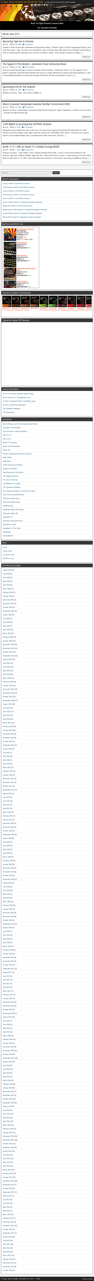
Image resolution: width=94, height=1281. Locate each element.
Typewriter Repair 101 (10, 513)
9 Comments (28, 127)
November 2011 (8, 1226)
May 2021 (6, 805)
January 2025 (7, 641)
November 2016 (8, 1006)
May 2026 (6, 581)
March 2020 (7, 857)
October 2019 (7, 875)
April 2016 (6, 1032)
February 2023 (8, 726)
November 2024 (8, 648)
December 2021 (8, 779)
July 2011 (6, 1240)
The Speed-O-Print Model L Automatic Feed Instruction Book (34, 64)
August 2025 (7, 615)
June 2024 (6, 667)
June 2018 (6, 935)
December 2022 (8, 734)
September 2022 (8, 745)
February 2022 (8, 771)
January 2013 (7, 1177)
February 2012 (8, 1218)
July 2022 (6, 753)
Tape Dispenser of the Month (13, 472)
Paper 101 (6, 450)
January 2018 (7, 954)
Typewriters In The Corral (12, 528)
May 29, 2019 (16, 44)
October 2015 (7, 1054)
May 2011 (6, 1248)
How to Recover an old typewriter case (16, 397)
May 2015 (6, 1073)
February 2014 (8, 1129)
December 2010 (8, 1263)
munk (6, 44)
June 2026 (6, 577)
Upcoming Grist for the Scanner (19, 86)
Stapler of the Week (10, 469)
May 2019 (6, 894)
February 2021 (8, 816)
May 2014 (6, 1118)
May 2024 (6, 671)
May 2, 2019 (16, 127)
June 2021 (6, 801)
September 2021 (8, 790)
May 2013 (6, 1162)
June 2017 (6, 980)
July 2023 (6, 708)
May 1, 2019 (16, 150)
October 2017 (7, 965)
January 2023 (7, 730)
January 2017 (7, 998)
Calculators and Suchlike (11, 428)
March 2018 (7, 946)
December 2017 (8, 957)
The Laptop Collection (10, 476)
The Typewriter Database (11, 408)
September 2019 (8, 879)
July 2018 (6, 931)
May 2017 (6, 983)
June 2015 (6, 1069)
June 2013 (6, 1158)
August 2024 (7, 659)
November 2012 (8, 1185)
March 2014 (7, 1125)
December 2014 (8, 1091)
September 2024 (8, 656)
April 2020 (6, 853)
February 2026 (8, 592)
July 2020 (6, 842)
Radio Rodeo (7, 457)
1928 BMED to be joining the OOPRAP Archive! (27, 124)
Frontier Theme (87, 1279)
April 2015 (6, 1077)
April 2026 (6, 585)
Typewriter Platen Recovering (13, 509)
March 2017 (7, 991)
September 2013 (8, 1147)
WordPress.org (8, 558)
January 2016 (7, 1043)
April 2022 (6, 764)
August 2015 (7, 1062)
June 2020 (6, 846)
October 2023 (7, 697)
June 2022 (6, 756)
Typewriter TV (8, 517)
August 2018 (7, 928)
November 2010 (8, 1267)
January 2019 (7, 909)
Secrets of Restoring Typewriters (14, 405)
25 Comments (29, 150)
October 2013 (7, 1144)
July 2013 (6, 1155)
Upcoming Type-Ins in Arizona (18, 41)
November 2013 (8, 1140)
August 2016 (7, 1017)
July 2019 (6, 887)
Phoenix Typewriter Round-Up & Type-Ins (17, 454)
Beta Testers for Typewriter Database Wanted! (25, 202)
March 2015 (7, 1080)
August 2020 (7, 838)
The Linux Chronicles (10, 480)
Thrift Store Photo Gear (11, 498)
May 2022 (6, 760)
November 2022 (8, 738)
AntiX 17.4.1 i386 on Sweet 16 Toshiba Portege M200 (31, 146)
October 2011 (7, 1229)
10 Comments (29, 67)
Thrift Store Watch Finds (11, 502)
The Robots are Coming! (11, 483)
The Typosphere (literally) (47, 28)
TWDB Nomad (8, 506)
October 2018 (7, 920)
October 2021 (7, 786)
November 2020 (8, 827)
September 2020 (8, 834)
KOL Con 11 (7, 435)
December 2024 (8, 644)
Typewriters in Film (9, 524)
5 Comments (29, 90)
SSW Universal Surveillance (13, 465)
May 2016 (6, 1028)
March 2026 (7, 589)
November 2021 (8, 782)
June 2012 (6, 1203)
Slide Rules (7, 461)
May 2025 (6, 626)
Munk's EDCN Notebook (11, 446)
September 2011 (8, 1233)
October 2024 (7, 652)
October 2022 (7, 741)
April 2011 (6, 1252)
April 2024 (6, 674)
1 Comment (28, 44)
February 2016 (8, 1039)
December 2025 (8, 600)
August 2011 (7, 1237)
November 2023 (8, 693)
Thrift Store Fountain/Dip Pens (13, 495)
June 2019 (6, 890)
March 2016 (7, 1036)
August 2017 (7, 972)
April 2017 (6, 987)
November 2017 (8, 961)
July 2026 (6, 574)
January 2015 (7, 1088)
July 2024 (6, 663)
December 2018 (8, 913)
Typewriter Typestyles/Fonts (13, 521)
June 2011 (6, 1244)
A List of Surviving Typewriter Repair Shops (18, 394)
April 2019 (6, 898)
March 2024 (7, 678)
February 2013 (8, 1173)
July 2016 (6, 1021)
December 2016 (8, 1002)
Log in (5, 547)
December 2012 (8, 1181)
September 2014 (8, 1103)
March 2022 (7, 767)
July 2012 (6, 1200)
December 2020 (8, 823)
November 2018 (8, 916)
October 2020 (7, 831)
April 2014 (6, 1121)
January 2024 (7, 685)
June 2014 (6, 1114)
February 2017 (8, 995)
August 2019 (7, 883)
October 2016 (7, 1009)
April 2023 (6, 719)
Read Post (86, 57)
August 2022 (7, 749)
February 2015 (8, 1084)
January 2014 (7, 1132)
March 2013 (7, 1170)
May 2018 (6, 939)
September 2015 (8, 1058)
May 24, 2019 (16, 67)
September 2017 (8, 969)
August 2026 (7, 570)
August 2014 (7, 1106)
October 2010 (7, 1270)
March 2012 (7, 1214)
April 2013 (6, 1166)
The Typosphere (8, 412)
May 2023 (6, 715)
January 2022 (7, 775)
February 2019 (8, 905)
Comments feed (8, 555)
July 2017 (6, 976)
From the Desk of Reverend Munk (15, 431)
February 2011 (8, 1259)
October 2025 (7, 607)
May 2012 (6, 1207)
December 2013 (8, 1136)
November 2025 (8, 604)
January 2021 (7, 820)
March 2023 (7, 723)
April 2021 (6, 808)
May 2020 (6, 849)
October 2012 (7, 1188)
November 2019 (8, 872)
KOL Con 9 (7, 439)
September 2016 (8, 1013)
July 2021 (6, 797)
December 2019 (8, 868)
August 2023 (7, 704)
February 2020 (8, 860)
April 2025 (6, 630)
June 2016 (6, 1024)
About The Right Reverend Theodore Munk (47, 23)
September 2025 (8, 611)
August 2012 (7, 1196)
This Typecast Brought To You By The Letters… (20, 491)
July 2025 (6, 618)
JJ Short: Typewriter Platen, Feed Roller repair (19, 401)
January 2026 (7, 596)
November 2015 (8, 1051)
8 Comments (29, 107)
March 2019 (7, 902)
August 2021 (7, 793)
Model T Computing (10, 442)
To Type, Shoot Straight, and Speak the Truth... (22, 1)
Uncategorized (8, 536)
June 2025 (6, 622)
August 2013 (7, 1151)
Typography (7, 532)
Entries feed (7, 551)
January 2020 (7, 864)
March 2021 (7, 812)
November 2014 (8, 1095)
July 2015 (6, 1065)
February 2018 (8, 950)
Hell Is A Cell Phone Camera (19, 183)
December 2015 (8, 1047)
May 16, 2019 (16, 107)
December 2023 (8, 689)
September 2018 (8, 924)
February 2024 (8, 682)
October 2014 (7, 1099)
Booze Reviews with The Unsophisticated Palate (20, 424)
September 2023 (8, 700)
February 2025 (8, 637)
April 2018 (6, 942)
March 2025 (7, 633)
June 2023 (6, 711)
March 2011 (7, 1255)
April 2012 (6, 1211)
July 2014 (6, 1110)
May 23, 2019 (16, 90)
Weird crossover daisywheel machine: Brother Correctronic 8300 (36, 104)
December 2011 (8, 1222)
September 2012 (8, 1192)
